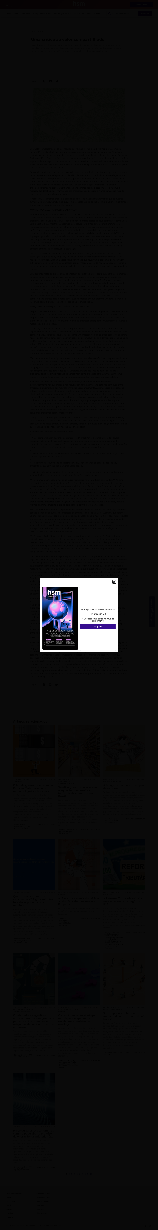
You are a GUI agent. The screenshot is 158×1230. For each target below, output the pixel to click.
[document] (79, 615)
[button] (114, 581)
